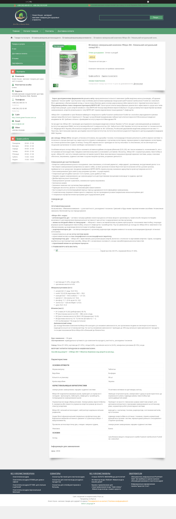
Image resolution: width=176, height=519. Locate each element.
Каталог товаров (31, 31)
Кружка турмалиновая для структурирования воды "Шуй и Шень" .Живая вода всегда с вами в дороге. (107, 487)
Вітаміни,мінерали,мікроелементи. (77, 38)
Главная (16, 31)
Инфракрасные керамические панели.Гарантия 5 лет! (143, 485)
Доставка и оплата (66, 31)
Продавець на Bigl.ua (88, 499)
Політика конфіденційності (118, 501)
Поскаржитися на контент (97, 501)
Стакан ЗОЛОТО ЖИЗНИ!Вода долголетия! (108, 477)
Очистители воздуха (21, 477)
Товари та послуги (22, 38)
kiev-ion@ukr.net (18, 124)
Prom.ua (100, 496)
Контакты (49, 31)
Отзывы (15, 58)
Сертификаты (17, 63)
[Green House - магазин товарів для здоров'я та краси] (21, 17)
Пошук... (156, 17)
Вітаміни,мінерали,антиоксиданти (46, 38)
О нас (14, 49)
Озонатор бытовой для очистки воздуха (68, 477)
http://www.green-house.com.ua (24, 117)
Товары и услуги (18, 44)
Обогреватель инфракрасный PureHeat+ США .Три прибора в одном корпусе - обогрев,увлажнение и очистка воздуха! (147, 479)
